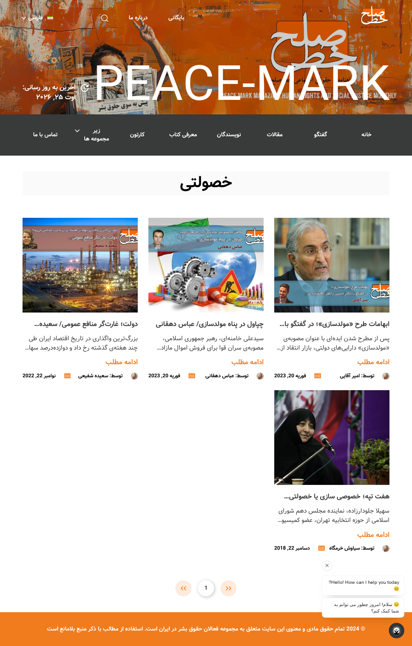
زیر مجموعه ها (96, 134)
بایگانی (176, 18)
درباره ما (138, 18)
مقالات (275, 134)
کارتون (137, 134)
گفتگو (320, 134)
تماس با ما (45, 134)
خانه (366, 134)
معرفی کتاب (183, 134)
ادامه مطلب (373, 362)
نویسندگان (229, 134)
